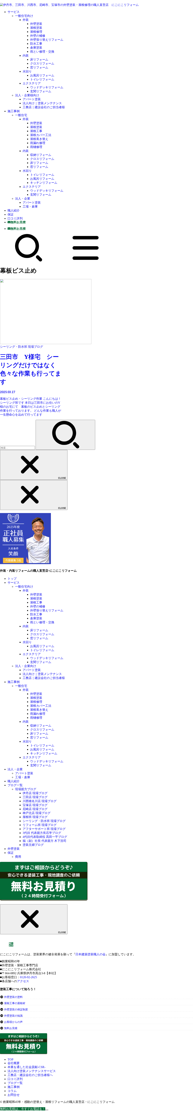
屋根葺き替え (39, 139)
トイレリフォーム (42, 79)
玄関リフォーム (40, 91)
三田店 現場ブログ (35, 797)
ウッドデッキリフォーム (46, 87)
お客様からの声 (13, 1022)
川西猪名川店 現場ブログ (40, 801)
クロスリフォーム (42, 63)
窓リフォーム (39, 67)
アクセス (23, 981)
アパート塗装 (32, 99)
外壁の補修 (37, 35)
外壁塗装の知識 (13, 1015)
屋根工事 (36, 131)
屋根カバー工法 (40, 135)
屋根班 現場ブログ (35, 817)
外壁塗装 (36, 23)
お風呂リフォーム (42, 75)
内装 (26, 55)
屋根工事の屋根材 (14, 1003)
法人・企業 (22, 198)
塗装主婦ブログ (33, 844)
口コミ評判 (15, 218)
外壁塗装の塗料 (13, 997)
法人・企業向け (25, 666)
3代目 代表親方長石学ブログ (42, 832)
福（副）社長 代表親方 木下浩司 (44, 840)
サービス (14, 11)
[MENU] (85, 260)
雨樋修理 (36, 146)
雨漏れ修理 (37, 143)
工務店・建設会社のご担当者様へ (30, 1075)
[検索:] (18, 447)
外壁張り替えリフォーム (46, 39)
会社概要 (14, 1063)
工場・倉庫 (30, 206)
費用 (18, 856)
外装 (26, 19)
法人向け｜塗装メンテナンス (42, 103)
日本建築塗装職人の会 (90, 954)
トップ (12, 578)
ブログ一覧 (15, 785)
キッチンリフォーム (43, 182)
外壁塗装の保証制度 (16, 1009)
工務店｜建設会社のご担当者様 (44, 107)
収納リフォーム (40, 154)
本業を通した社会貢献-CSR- (26, 1067)
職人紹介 (14, 210)
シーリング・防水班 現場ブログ (44, 821)
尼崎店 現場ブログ (35, 809)
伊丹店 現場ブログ (35, 793)
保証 (11, 214)
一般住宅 (21, 115)
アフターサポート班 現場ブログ (44, 828)
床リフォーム (39, 59)
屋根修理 (36, 31)
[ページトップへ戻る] (46, 1109)
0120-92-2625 (28, 977)
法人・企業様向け (27, 95)
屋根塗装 (36, 27)
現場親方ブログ (25, 789)
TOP (10, 1059)
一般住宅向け (24, 15)
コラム (12, 1090)
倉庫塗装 (36, 47)
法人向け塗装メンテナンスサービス (32, 1071)
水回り (27, 71)
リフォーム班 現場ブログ (40, 824)
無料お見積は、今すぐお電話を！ (22, 1108)
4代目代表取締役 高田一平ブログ (45, 836)
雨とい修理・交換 (42, 51)
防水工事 (36, 43)
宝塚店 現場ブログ (35, 805)
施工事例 (14, 111)
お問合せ (14, 1094)
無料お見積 (10, 1028)
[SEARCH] (28, 260)
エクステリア (32, 83)
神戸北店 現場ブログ (37, 813)
